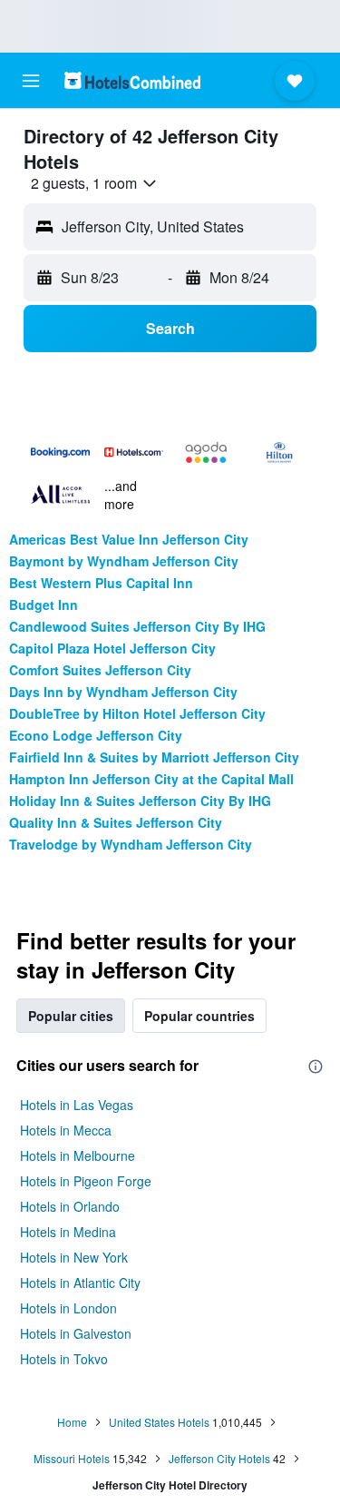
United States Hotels (159, 1422)
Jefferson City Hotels (219, 1458)
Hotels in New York (74, 1257)
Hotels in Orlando (70, 1206)
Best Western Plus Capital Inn (101, 583)
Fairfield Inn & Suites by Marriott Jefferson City (154, 757)
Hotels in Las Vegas (76, 1105)
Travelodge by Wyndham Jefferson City (130, 844)
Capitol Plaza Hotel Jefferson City (112, 648)
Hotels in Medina (68, 1232)
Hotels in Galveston (75, 1333)
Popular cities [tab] (70, 1016)
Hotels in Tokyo (64, 1359)
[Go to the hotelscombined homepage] (132, 80)
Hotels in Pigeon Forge (85, 1181)
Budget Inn (43, 604)
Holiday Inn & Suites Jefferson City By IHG (140, 800)
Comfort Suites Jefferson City (100, 670)
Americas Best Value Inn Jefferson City (128, 539)
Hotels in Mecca (66, 1130)
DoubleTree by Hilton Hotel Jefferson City (137, 713)
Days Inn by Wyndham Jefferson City (123, 692)
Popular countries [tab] (199, 1016)
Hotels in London (68, 1308)
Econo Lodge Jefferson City (95, 735)
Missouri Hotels (72, 1458)
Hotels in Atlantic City (80, 1282)
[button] (31, 81)
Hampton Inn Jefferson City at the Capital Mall (151, 779)
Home (72, 1422)
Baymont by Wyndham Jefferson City (123, 561)
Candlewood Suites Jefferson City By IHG (137, 626)
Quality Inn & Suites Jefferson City (115, 822)
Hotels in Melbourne (77, 1155)
